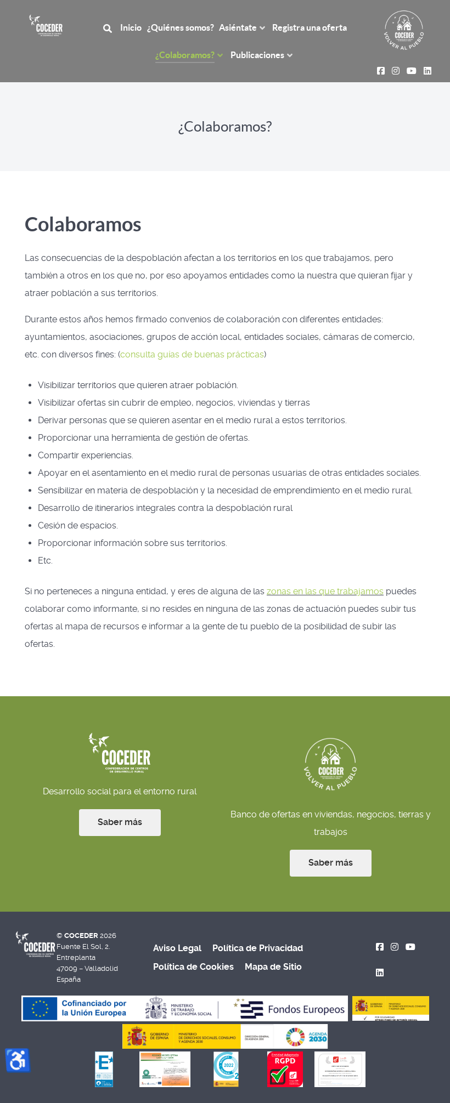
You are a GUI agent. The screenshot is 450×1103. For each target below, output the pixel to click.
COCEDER (82, 935)
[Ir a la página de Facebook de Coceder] (380, 947)
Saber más (120, 822)
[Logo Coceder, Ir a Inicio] (46, 24)
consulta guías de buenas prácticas (192, 354)
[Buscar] (109, 28)
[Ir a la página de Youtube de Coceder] (410, 947)
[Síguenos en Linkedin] (380, 973)
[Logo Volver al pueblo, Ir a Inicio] (404, 29)
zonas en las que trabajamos (325, 591)
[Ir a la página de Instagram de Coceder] (394, 947)
